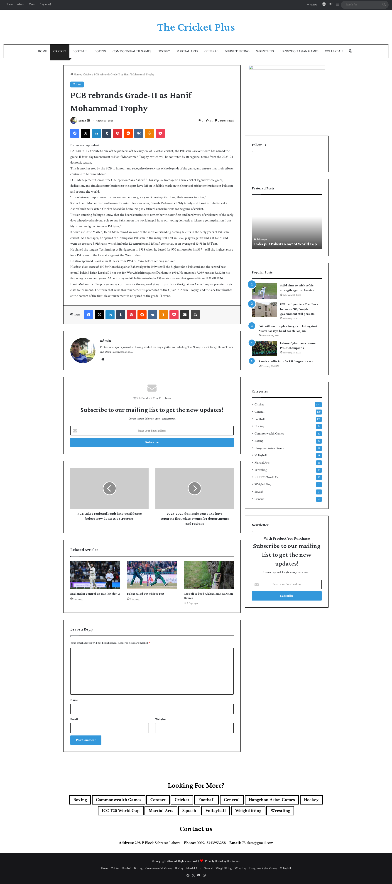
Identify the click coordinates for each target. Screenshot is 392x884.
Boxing (100, 51)
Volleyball (334, 51)
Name (74, 700)
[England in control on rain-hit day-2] (95, 575)
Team (32, 4)
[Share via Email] (184, 314)
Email (74, 719)
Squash (259, 492)
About (20, 4)
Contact (259, 499)
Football (80, 51)
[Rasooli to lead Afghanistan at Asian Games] (209, 575)
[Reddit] (128, 133)
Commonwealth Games (132, 51)
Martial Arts (187, 51)
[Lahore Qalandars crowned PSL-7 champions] (264, 348)
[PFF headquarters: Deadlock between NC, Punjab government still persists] (264, 309)
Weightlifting (237, 51)
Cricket (59, 51)
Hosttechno (233, 861)
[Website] (102, 359)
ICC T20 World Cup (267, 477)
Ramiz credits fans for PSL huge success (286, 361)
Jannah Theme (124, 879)
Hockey (164, 51)
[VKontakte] (138, 133)
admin (82, 120)
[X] (85, 133)
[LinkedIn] (96, 133)
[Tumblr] (106, 133)
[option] (287, 224)
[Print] (195, 314)
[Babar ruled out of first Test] (152, 575)
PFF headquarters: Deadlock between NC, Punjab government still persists (299, 308)
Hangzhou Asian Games (299, 51)
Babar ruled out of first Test (145, 593)
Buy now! (45, 4)
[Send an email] (88, 120)
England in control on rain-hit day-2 (95, 593)
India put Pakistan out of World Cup (285, 244)
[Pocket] (160, 133)
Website (160, 719)
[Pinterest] (117, 133)
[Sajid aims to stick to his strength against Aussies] (264, 291)
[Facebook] (74, 133)
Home (9, 4)
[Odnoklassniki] (149, 133)
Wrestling (265, 51)
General (211, 51)
